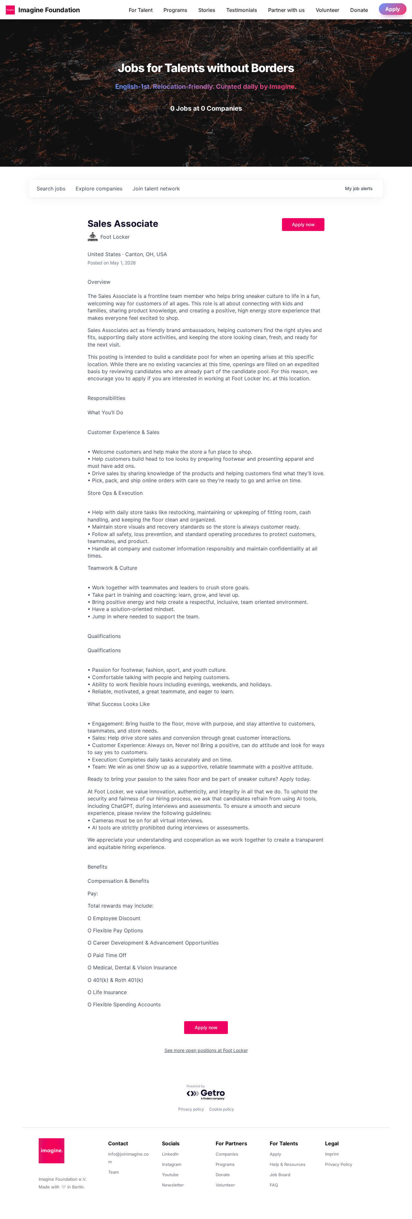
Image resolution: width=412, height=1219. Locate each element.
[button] (10, 10)
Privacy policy (191, 1109)
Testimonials (241, 10)
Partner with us (286, 10)
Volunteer (327, 10)
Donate (359, 10)
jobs (51, 188)
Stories (206, 10)
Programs (175, 10)
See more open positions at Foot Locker (206, 1050)
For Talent (141, 10)
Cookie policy (221, 1109)
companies (99, 188)
